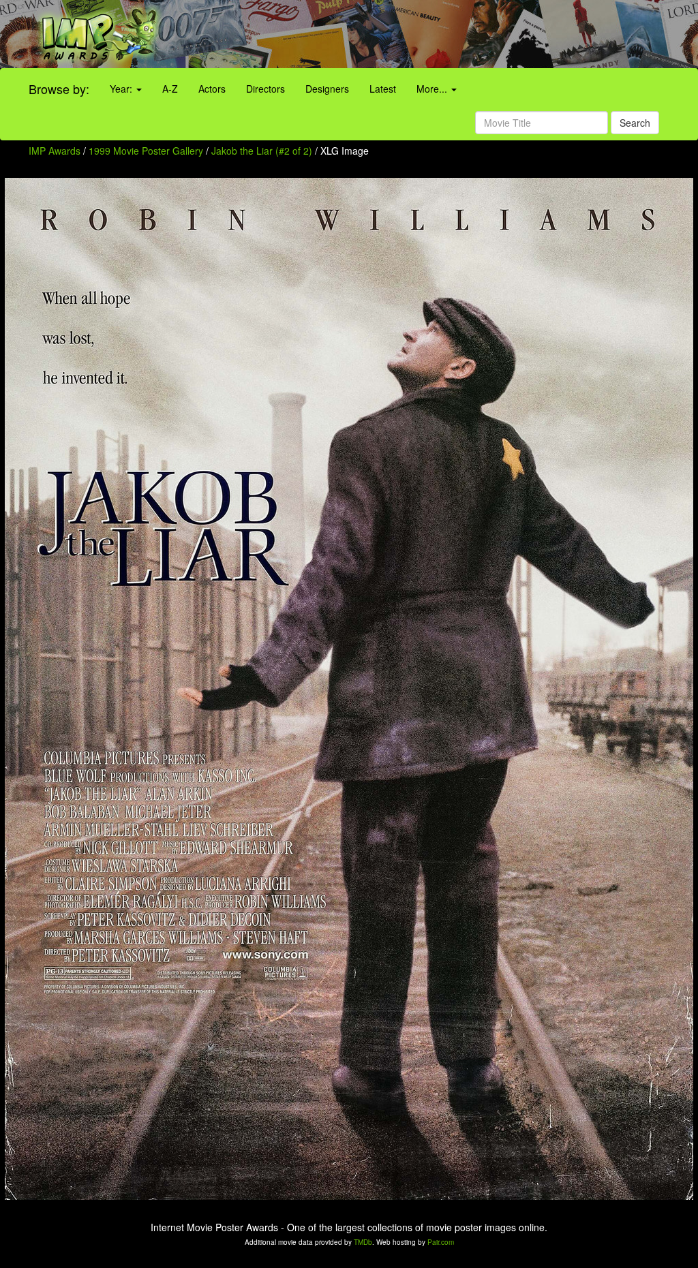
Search (635, 122)
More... (433, 88)
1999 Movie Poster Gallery (146, 150)
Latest (382, 88)
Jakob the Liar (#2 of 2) (261, 150)
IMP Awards (54, 150)
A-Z (170, 88)
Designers (327, 88)
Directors (265, 88)
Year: (122, 88)
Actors (212, 88)
